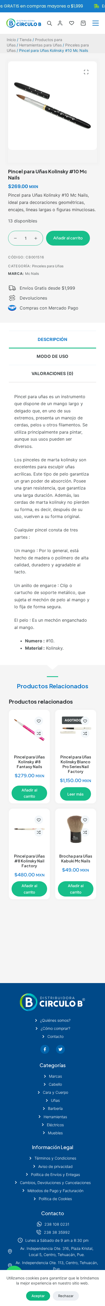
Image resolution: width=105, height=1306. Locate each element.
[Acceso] (60, 23)
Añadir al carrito (68, 238)
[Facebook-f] (44, 1049)
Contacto (52, 1213)
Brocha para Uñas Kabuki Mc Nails (75, 858)
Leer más (75, 794)
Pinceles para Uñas (48, 266)
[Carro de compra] (83, 23)
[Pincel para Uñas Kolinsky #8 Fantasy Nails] (29, 730)
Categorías (53, 1065)
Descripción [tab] (52, 339)
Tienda (25, 39)
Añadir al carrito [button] (29, 793)
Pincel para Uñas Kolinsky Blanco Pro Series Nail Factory (75, 764)
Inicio (11, 39)
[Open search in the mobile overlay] (49, 23)
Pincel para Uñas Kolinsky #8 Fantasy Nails (29, 761)
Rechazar (66, 1296)
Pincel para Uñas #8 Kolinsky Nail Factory (29, 861)
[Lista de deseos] (71, 23)
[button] (86, 72)
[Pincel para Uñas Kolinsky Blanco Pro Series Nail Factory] (75, 730)
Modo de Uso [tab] (52, 356)
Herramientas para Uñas (40, 45)
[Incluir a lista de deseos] (38, 721)
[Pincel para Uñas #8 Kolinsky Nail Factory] (29, 829)
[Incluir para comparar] (38, 733)
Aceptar (38, 1296)
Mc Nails (32, 273)
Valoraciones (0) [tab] (53, 373)
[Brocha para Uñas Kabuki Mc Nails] (75, 829)
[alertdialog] (52, 6)
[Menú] (95, 23)
